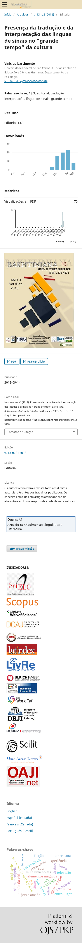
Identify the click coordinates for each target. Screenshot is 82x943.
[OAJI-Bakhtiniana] (23, 785)
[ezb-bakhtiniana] (22, 692)
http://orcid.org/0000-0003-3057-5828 (25, 81)
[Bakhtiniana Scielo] (20, 595)
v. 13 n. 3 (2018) (44, 14)
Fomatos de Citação (20, 432)
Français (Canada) (20, 824)
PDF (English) (36, 361)
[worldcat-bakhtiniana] (22, 703)
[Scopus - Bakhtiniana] (22, 606)
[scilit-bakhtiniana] (22, 751)
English (12, 811)
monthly (60, 241)
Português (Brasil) (20, 831)
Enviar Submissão (22, 549)
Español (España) (19, 818)
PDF (13, 361)
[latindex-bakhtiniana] (22, 654)
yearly (73, 241)
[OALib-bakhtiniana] (25, 763)
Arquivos (22, 14)
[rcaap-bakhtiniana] (24, 731)
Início (7, 14)
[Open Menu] (4, 4)
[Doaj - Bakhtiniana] (23, 626)
